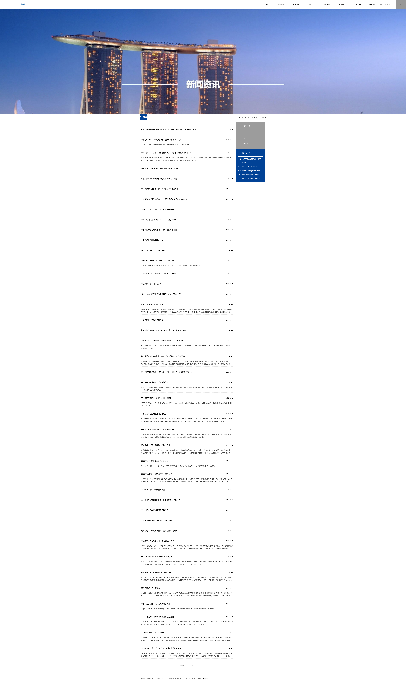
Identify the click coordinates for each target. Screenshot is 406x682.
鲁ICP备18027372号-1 (193, 678)
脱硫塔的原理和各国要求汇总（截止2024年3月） (159, 274)
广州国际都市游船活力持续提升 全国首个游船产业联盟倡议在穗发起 (166, 372)
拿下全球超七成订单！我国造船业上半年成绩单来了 (160, 189)
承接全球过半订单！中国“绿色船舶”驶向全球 (157, 261)
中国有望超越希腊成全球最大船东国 (154, 382)
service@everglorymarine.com (251, 178)
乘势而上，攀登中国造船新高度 (153, 490)
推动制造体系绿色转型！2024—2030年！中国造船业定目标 (163, 330)
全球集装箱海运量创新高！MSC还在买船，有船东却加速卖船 (164, 199)
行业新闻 (263, 117)
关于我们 (142, 678)
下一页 (192, 665)
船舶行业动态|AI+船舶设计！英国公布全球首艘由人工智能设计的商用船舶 (169, 129)
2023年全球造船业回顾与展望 (152, 304)
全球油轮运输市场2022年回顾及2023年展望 (157, 541)
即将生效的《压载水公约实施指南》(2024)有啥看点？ (161, 294)
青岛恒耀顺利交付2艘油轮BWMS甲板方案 (157, 557)
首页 (268, 4)
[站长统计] (205, 678)
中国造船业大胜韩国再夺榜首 (152, 240)
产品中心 (296, 4)
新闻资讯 (327, 4)
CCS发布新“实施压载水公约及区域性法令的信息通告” (161, 648)
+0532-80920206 (251, 167)
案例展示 (342, 4)
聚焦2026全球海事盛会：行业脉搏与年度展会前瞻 (160, 168)
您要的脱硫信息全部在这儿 (151, 588)
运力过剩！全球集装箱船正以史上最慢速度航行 (159, 531)
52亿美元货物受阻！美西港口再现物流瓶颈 (157, 520)
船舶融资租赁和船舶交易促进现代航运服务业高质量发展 (162, 341)
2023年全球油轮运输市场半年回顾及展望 (156, 474)
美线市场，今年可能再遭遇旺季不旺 (154, 510)
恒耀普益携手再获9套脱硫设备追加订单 (156, 572)
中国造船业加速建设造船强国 (152, 320)
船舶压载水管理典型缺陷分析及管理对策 (156, 445)
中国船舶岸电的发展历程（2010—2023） (156, 398)
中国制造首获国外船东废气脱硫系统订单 (156, 604)
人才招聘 (357, 4)
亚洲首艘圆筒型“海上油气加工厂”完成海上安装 (158, 220)
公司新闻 (245, 133)
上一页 (182, 665)
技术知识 (245, 143)
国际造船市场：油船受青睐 (151, 284)
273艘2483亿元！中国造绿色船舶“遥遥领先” (157, 209)
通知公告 (150, 678)
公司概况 (281, 4)
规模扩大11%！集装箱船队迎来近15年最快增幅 (159, 179)
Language (387, 4)
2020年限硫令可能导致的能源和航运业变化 (157, 617)
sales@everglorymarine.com (250, 174)
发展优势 (311, 4)
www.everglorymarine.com (251, 171)
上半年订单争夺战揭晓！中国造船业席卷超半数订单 (160, 500)
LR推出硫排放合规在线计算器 (152, 633)
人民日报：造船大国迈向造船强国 (154, 414)
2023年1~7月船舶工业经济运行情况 (154, 461)
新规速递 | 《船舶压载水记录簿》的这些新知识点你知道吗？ (163, 356)
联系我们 (372, 4)
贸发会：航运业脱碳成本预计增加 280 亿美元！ (159, 429)
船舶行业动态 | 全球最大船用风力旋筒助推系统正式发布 (162, 140)
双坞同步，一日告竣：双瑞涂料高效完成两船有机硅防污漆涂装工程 (166, 153)
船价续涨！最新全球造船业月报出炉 (154, 250)
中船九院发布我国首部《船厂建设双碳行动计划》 (159, 230)
